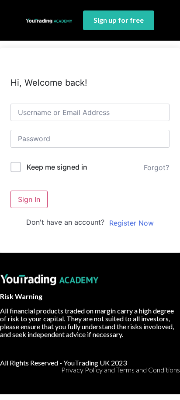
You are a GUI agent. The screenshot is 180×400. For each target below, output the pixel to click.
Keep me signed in (57, 167)
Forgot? (156, 167)
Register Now (131, 223)
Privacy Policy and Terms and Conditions (120, 369)
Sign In (29, 199)
